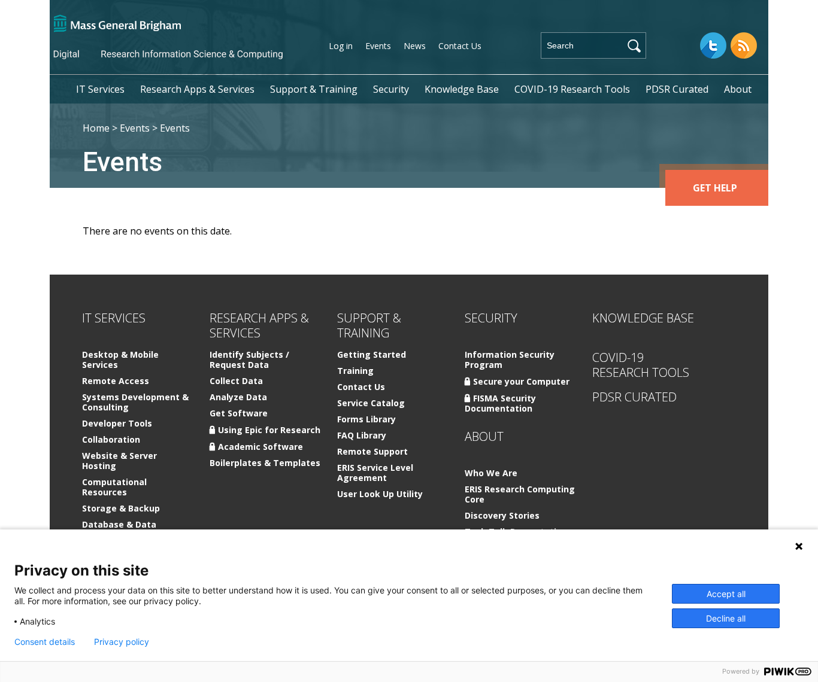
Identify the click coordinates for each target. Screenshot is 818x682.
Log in (341, 45)
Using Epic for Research (269, 430)
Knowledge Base (462, 89)
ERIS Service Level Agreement (375, 473)
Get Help (715, 187)
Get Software (239, 414)
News (415, 45)
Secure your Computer (521, 381)
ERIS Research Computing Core (520, 495)
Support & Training (314, 89)
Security (391, 89)
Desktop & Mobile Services (120, 360)
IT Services (100, 89)
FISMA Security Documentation (500, 403)
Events (378, 45)
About (738, 89)
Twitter (713, 45)
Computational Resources (114, 487)
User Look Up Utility (380, 494)
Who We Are (491, 473)
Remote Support (372, 452)
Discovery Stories (502, 516)
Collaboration (111, 440)
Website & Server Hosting (119, 461)
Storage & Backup (121, 509)
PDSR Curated (677, 89)
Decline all (726, 618)
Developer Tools (117, 424)
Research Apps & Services (197, 89)
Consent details (44, 642)
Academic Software (260, 446)
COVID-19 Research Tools (572, 89)
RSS (744, 45)
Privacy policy (121, 642)
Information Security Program (510, 360)
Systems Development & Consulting (135, 402)
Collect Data (236, 381)
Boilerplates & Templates (265, 463)
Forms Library (366, 420)
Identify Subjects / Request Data (249, 360)
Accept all (726, 594)
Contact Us (459, 45)
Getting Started (371, 355)
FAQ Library (361, 436)
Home (96, 128)
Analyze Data (238, 397)
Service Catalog (371, 403)
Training (355, 371)
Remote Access (115, 381)
